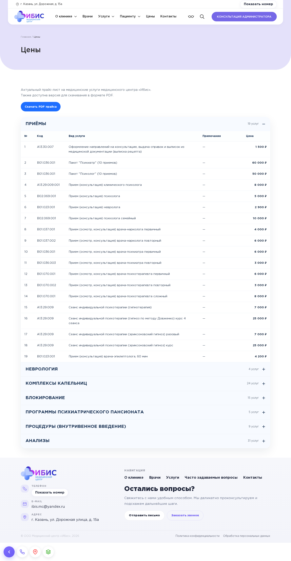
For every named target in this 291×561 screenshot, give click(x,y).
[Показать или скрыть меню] (9, 551)
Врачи (88, 16)
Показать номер (258, 4)
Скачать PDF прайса (41, 106)
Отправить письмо (144, 515)
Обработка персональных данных (246, 536)
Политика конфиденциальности (197, 536)
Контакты (168, 16)
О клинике (63, 16)
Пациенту (128, 16)
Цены (150, 16)
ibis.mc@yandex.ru (48, 506)
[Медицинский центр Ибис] (34, 473)
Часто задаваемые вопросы (211, 477)
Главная (26, 37)
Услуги (104, 16)
